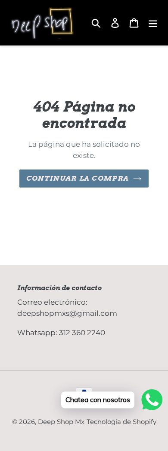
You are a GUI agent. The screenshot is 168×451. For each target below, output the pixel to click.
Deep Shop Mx (61, 422)
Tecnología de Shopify (121, 422)
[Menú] (152, 22)
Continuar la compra (77, 178)
